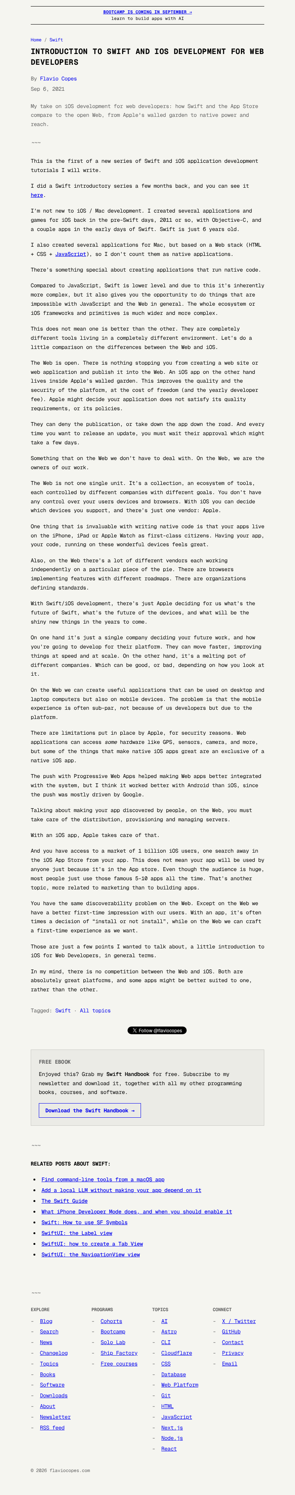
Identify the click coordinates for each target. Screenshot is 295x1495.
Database (173, 1374)
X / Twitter (239, 1321)
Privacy (233, 1352)
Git (166, 1395)
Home (36, 40)
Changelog (54, 1352)
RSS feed (52, 1427)
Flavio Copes (58, 78)
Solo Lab (113, 1342)
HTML (167, 1406)
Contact (233, 1342)
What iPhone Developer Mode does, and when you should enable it (136, 1211)
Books (47, 1374)
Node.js (172, 1437)
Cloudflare (176, 1352)
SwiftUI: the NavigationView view (90, 1254)
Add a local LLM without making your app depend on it (121, 1190)
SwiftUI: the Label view (76, 1233)
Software (52, 1384)
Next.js (172, 1427)
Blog (46, 1321)
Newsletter (55, 1416)
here (37, 195)
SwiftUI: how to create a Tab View (92, 1243)
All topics (95, 1010)
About (47, 1406)
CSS (166, 1363)
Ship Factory (119, 1352)
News (46, 1342)
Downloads (54, 1395)
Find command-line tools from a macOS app (102, 1179)
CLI (166, 1342)
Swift (56, 40)
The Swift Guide (64, 1200)
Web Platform (179, 1384)
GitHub (231, 1331)
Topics (49, 1363)
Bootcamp (113, 1331)
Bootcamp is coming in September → (147, 12)
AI (164, 1321)
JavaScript (70, 254)
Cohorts (111, 1321)
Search (49, 1331)
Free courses (119, 1363)
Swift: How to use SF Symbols (84, 1222)
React (169, 1448)
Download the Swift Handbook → (89, 1110)
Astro (169, 1331)
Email (229, 1363)
